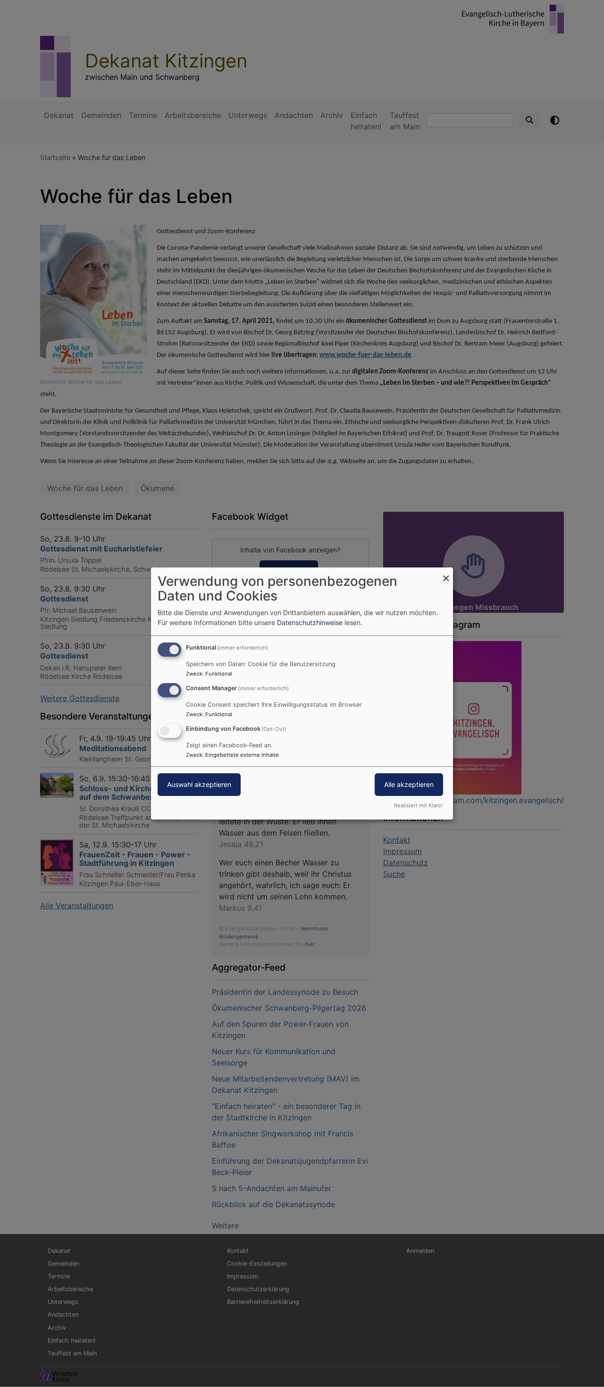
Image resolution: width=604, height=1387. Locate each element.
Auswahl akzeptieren (199, 784)
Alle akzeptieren (409, 784)
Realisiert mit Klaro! (418, 805)
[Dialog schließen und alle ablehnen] (446, 573)
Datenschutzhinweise (310, 622)
